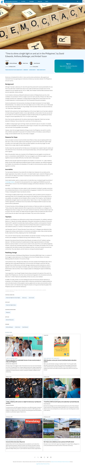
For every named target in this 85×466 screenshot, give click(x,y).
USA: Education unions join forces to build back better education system (61, 352)
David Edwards (25, 327)
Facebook (35, 457)
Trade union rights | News (11, 305)
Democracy (24, 297)
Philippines (8, 312)
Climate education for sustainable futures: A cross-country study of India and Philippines (23, 353)
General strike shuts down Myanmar (23, 433)
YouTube (41, 457)
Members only (83, 1)
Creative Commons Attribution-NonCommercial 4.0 (60, 461)
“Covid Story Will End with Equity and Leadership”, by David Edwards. (61, 394)
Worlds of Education (9, 3)
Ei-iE (2, 2)
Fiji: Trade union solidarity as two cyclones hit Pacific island (61, 431)
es (81, 1)
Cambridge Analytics (10, 182)
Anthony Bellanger (9, 327)
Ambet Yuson (17, 327)
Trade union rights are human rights (13, 297)
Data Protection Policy (45, 463)
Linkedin (51, 457)
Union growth (31, 297)
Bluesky (47, 457)
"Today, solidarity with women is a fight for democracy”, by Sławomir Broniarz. (23, 394)
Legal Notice (38, 463)
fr (79, 1)
